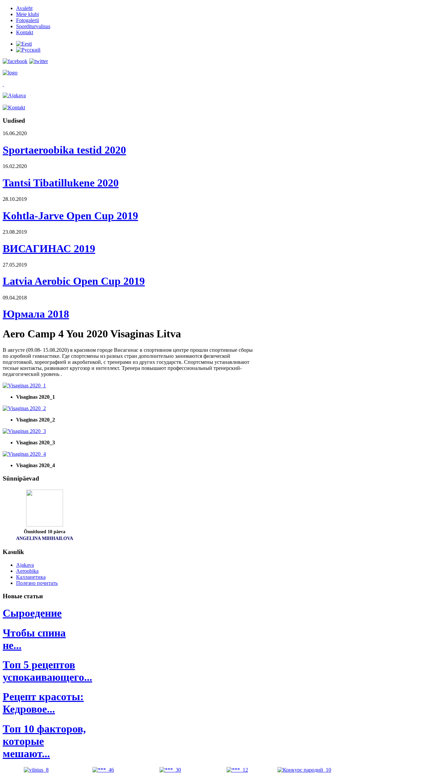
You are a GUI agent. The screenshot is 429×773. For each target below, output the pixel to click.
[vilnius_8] (36, 770)
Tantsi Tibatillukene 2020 (61, 183)
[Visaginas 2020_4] (24, 454)
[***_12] (237, 770)
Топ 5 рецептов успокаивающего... (47, 671)
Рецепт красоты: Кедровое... (43, 703)
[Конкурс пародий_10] (304, 770)
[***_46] (103, 770)
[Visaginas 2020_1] (24, 385)
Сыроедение (32, 613)
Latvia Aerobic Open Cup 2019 (74, 281)
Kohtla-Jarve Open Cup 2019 (70, 216)
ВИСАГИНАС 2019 (49, 248)
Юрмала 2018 (36, 314)
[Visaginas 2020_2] (24, 408)
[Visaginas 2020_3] (24, 431)
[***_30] (170, 770)
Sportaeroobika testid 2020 (64, 150)
